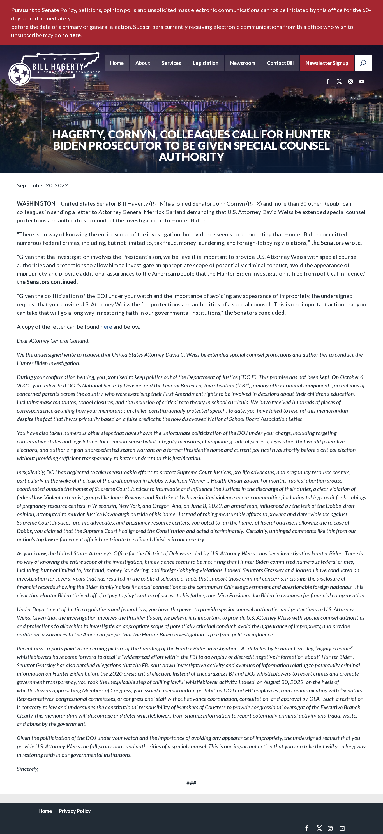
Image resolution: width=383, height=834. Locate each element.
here (75, 35)
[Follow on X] (339, 81)
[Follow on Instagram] (350, 81)
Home (117, 63)
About (142, 63)
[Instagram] (330, 828)
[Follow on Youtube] (361, 81)
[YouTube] (342, 828)
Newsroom (242, 63)
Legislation (205, 63)
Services (171, 63)
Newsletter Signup (327, 63)
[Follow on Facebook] (328, 81)
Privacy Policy (75, 811)
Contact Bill (280, 63)
